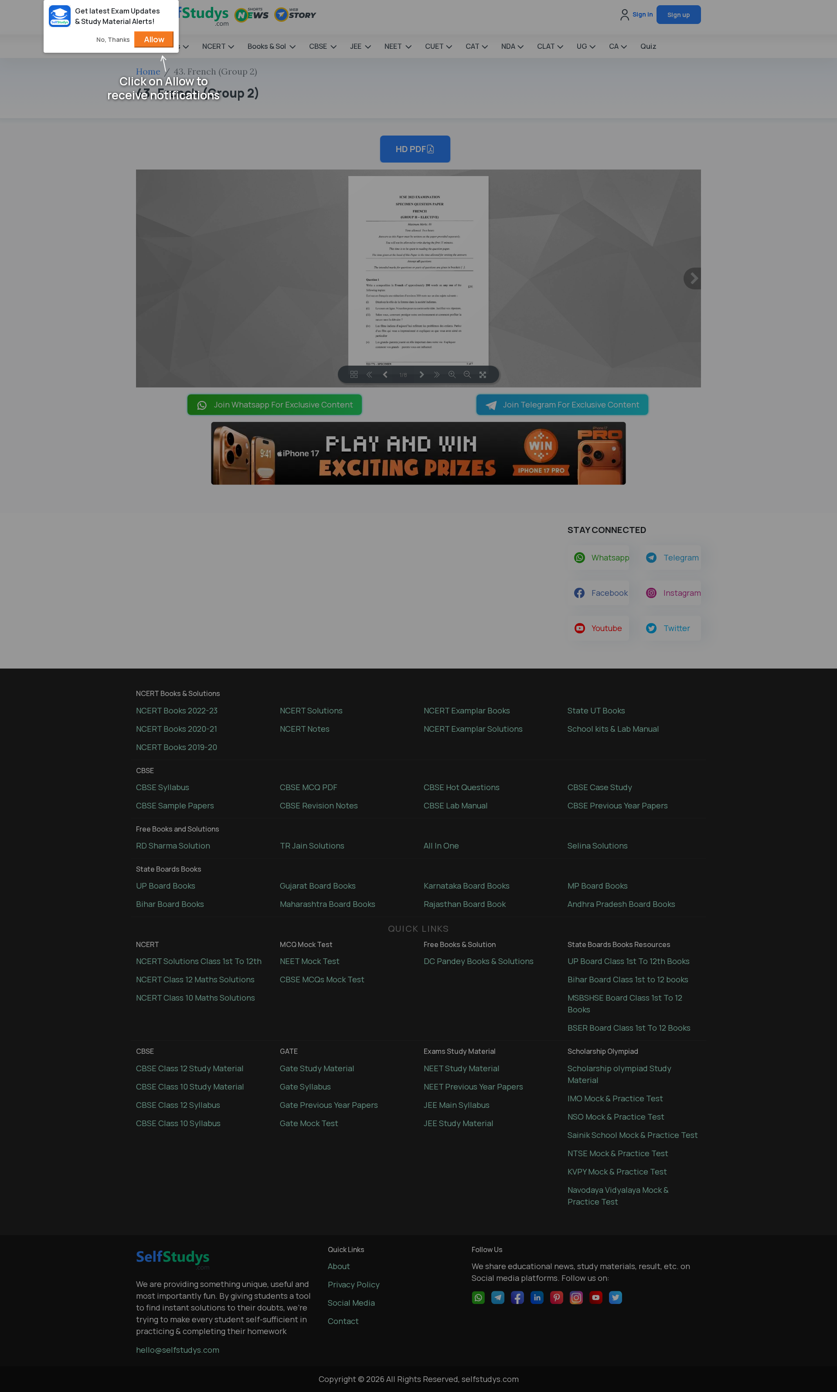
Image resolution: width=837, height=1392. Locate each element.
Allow (154, 39)
